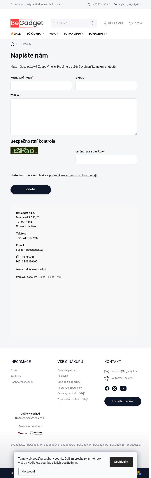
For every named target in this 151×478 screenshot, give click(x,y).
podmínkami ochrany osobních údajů (73, 175)
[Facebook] (107, 387)
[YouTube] (123, 387)
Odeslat (30, 189)
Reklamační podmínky (69, 387)
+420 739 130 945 (27, 238)
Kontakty (26, 4)
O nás (13, 4)
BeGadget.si (134, 444)
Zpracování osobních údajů (72, 399)
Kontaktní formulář (123, 401)
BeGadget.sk (34, 444)
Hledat (92, 23)
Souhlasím (121, 461)
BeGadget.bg (100, 444)
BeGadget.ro (68, 444)
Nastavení (28, 471)
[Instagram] (114, 387)
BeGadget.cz (18, 444)
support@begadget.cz (29, 249)
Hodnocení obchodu (46, 4)
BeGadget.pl (84, 444)
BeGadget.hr (117, 444)
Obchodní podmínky (68, 381)
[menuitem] (16, 33)
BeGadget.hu (51, 444)
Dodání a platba (66, 370)
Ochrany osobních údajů (71, 393)
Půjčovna (62, 375)
